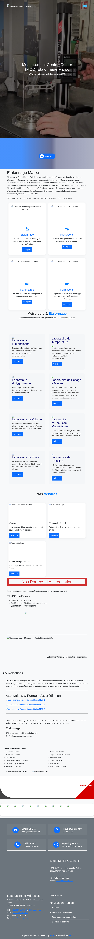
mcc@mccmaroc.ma (31, 832)
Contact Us (68, 832)
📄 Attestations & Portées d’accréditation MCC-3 (25, 709)
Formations (67, 289)
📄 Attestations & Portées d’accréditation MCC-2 (25, 705)
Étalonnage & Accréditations (64, 917)
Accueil (55, 908)
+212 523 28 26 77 (36, 910)
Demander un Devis (60, 922)
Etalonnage (27, 234)
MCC (52, 935)
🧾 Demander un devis (40, 771)
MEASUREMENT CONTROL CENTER (19, 7)
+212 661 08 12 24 (20, 913)
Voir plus (27, 250)
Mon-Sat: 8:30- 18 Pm (72, 846)
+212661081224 (31, 846)
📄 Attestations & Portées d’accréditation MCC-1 (25, 700)
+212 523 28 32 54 (19, 910)
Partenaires (27, 289)
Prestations (67, 234)
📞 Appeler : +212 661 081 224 (16, 771)
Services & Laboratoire (62, 912)
